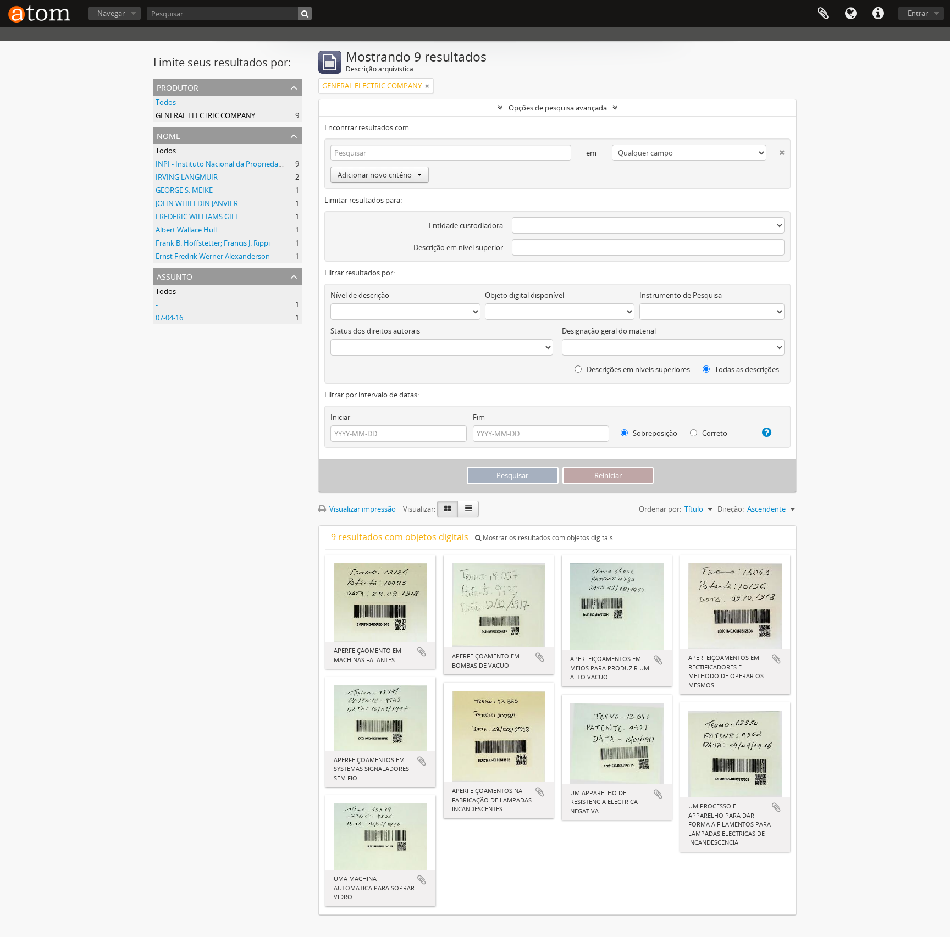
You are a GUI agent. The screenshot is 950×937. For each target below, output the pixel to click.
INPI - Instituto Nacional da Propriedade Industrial (237, 164)
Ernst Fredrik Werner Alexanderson (213, 256)
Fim (479, 417)
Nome (168, 134)
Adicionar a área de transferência (421, 651)
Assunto (174, 275)
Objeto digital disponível (524, 295)
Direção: (730, 509)
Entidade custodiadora (466, 225)
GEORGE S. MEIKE (184, 190)
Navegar (111, 13)
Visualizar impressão (362, 509)
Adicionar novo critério (375, 175)
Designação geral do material (609, 331)
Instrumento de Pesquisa (680, 295)
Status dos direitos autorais (375, 331)
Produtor (177, 86)
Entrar (918, 13)
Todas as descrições (746, 369)
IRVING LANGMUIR (187, 177)
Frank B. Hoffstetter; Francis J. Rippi (213, 243)
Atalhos (878, 13)
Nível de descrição (359, 295)
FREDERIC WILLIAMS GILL (197, 216)
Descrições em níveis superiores (637, 369)
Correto (713, 433)
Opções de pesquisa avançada (558, 108)
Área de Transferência (823, 13)
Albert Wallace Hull (186, 230)
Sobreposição (654, 433)
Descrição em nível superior (458, 247)
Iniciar (340, 417)
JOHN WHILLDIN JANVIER (197, 203)
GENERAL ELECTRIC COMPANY (205, 115)
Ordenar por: (660, 509)
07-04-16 (169, 318)
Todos (166, 102)
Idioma (850, 13)
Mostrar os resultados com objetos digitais (547, 537)
